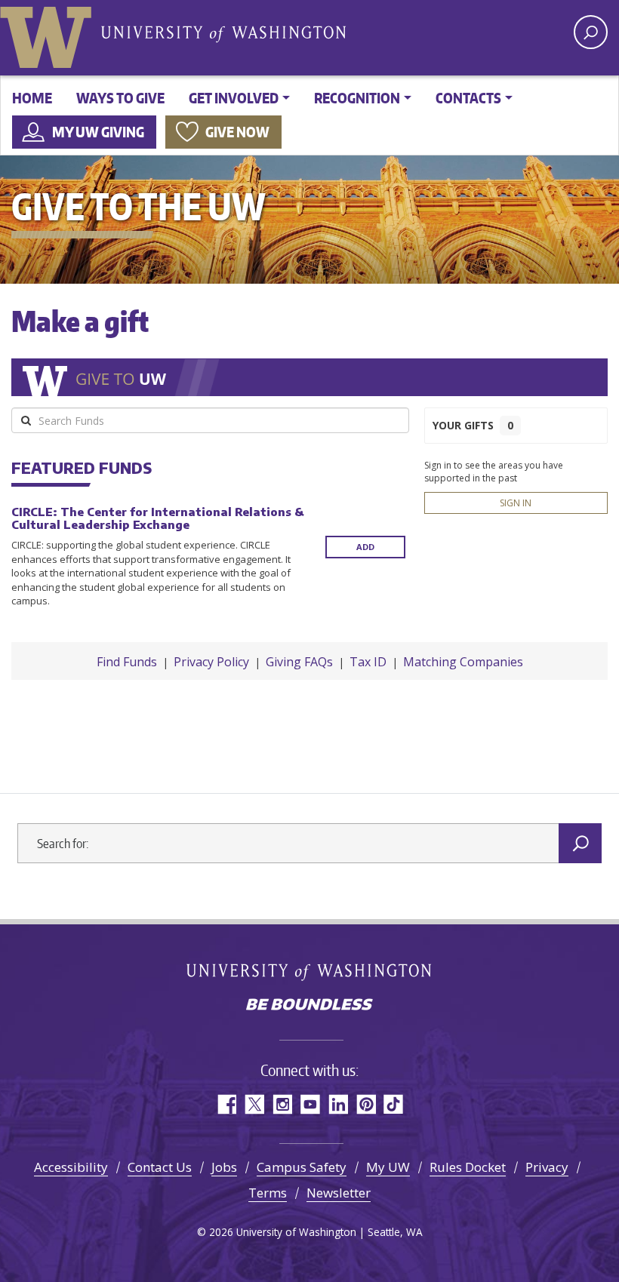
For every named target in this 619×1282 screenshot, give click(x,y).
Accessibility (71, 1167)
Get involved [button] (234, 97)
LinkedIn (338, 1104)
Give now (237, 131)
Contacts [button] (468, 97)
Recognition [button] (357, 97)
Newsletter (338, 1192)
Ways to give (120, 97)
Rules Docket (468, 1167)
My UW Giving (98, 131)
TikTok (393, 1104)
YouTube (310, 1104)
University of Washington (49, 34)
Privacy (546, 1167)
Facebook (226, 1104)
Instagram (282, 1104)
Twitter (254, 1104)
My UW (388, 1167)
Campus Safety (301, 1167)
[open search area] (591, 32)
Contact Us (160, 1167)
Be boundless (309, 1006)
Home (32, 97)
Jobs (224, 1167)
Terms (267, 1192)
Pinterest (366, 1104)
